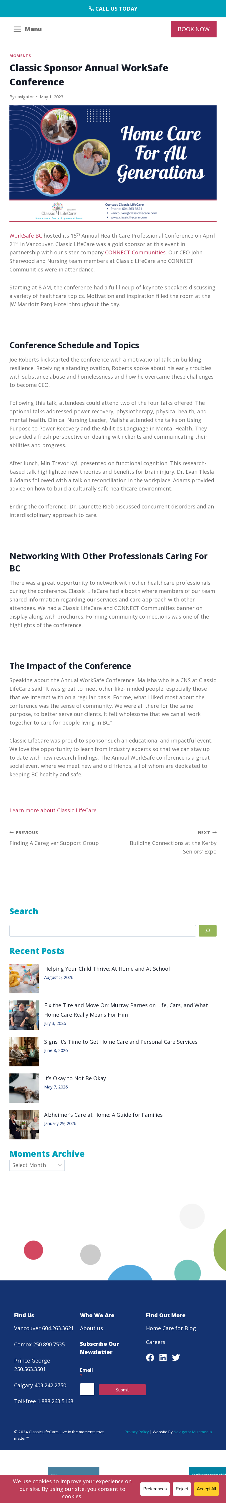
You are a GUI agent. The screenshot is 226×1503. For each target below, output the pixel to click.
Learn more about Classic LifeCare (53, 810)
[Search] (208, 931)
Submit (122, 1390)
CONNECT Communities (135, 252)
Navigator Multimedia (193, 1431)
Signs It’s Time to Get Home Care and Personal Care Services (122, 1041)
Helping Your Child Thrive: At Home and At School (107, 968)
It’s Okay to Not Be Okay (75, 1078)
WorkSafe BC (25, 235)
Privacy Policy (137, 1431)
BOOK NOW (194, 29)
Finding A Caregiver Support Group (54, 838)
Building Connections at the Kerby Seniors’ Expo (173, 842)
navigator (24, 97)
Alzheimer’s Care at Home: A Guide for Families (103, 1114)
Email (86, 1372)
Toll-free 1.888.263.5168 (43, 1401)
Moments (20, 55)
